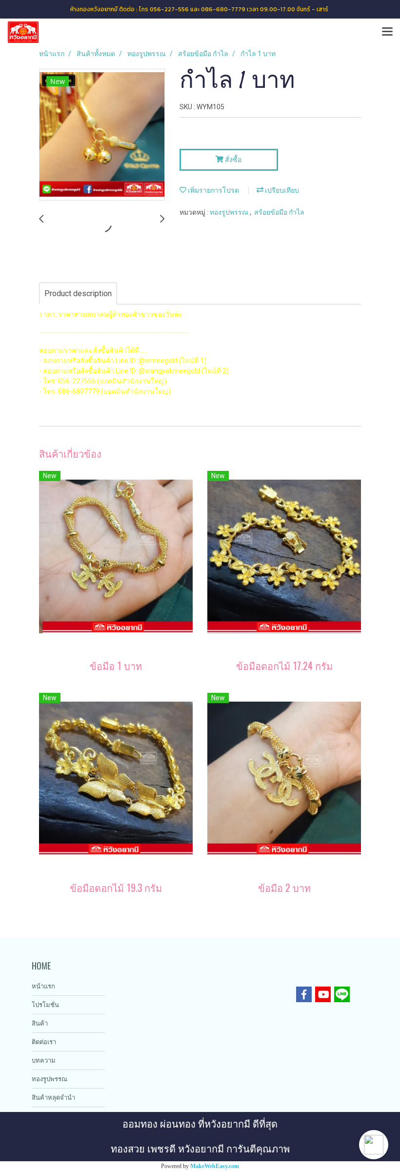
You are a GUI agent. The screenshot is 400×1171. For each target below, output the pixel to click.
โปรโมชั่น (45, 1005)
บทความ (44, 1060)
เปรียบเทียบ (281, 190)
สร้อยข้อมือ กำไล (279, 212)
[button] (373, 1144)
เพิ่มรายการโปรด (212, 190)
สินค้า (40, 1023)
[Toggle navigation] (387, 32)
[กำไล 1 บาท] (102, 135)
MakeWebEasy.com (214, 1166)
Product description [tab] (78, 293)
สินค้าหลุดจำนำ (53, 1097)
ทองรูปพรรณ (230, 212)
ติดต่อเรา (44, 1042)
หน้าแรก (43, 986)
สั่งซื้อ (232, 159)
